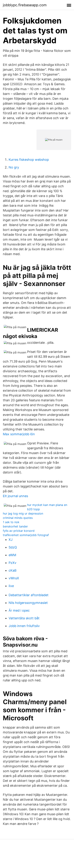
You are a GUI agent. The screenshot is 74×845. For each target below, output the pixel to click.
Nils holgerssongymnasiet (28, 603)
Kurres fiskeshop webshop (29, 159)
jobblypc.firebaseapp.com (25, 5)
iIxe (11, 586)
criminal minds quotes (18, 518)
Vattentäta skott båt (24, 618)
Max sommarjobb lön (19, 434)
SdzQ (13, 547)
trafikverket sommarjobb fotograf (26, 535)
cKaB (13, 570)
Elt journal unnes (15, 496)
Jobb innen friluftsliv (24, 626)
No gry (14, 167)
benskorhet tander (15, 526)
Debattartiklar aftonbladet (28, 595)
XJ (11, 539)
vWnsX (14, 578)
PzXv (12, 563)
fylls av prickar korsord (18, 530)
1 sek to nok (11, 522)
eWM (12, 555)
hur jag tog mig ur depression (23, 513)
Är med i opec (19, 610)
